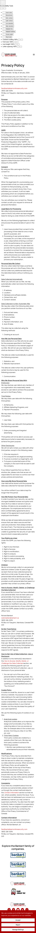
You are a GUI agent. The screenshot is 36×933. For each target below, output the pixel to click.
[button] (34, 54)
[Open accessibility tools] (3, 2)
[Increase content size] (22, 40)
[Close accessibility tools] (4, 8)
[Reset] (1, 8)
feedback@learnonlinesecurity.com (14, 88)
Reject (18, 925)
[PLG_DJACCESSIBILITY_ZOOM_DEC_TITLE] (19, 40)
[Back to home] (9, 54)
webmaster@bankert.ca (10, 618)
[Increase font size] (17, 42)
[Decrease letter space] (18, 47)
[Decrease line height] (16, 44)
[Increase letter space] (21, 47)
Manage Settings (18, 929)
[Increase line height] (18, 44)
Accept (18, 920)
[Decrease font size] (14, 42)
